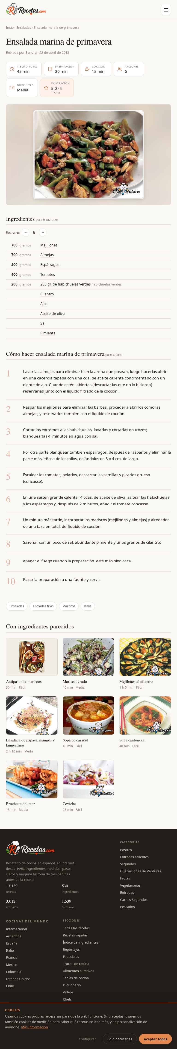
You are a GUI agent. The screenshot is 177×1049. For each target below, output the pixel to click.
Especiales (71, 956)
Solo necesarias (120, 1039)
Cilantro (47, 294)
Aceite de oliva (52, 313)
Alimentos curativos (78, 970)
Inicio (10, 27)
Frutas (125, 878)
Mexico (11, 964)
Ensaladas (23, 27)
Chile (10, 986)
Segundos (128, 864)
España (11, 943)
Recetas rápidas (75, 935)
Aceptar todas (155, 1039)
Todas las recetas (76, 928)
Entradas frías (43, 606)
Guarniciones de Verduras (140, 871)
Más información (34, 1027)
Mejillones (48, 245)
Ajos (43, 303)
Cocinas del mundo (27, 921)
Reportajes (71, 949)
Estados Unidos (18, 978)
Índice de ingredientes (80, 942)
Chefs (67, 999)
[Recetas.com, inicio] (26, 10)
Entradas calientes (134, 856)
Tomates (47, 274)
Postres (126, 849)
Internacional (16, 929)
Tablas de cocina (76, 977)
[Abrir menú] (166, 10)
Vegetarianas (130, 885)
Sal (42, 323)
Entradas (127, 892)
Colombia (13, 971)
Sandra (31, 52)
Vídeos (68, 992)
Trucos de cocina (76, 963)
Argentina (13, 936)
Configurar (87, 1039)
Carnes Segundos (134, 899)
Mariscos (68, 606)
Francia (12, 957)
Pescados (127, 906)
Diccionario (72, 985)
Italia (87, 606)
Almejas (47, 254)
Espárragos (49, 264)
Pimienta (48, 333)
